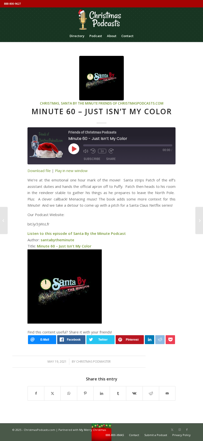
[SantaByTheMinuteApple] (101, 78)
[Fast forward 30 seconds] (111, 151)
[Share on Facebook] (36, 393)
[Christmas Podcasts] (101, 18)
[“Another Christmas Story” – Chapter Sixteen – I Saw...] (199, 220)
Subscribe (92, 159)
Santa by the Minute (79, 103)
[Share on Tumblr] (118, 393)
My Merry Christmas (92, 430)
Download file (39, 170)
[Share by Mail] (167, 393)
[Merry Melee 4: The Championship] (4, 220)
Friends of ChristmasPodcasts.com (131, 103)
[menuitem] (77, 36)
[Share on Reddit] (151, 393)
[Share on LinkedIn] (102, 393)
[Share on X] (52, 393)
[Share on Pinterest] (85, 393)
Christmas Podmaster (93, 361)
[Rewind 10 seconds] (93, 151)
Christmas (49, 103)
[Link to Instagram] (179, 429)
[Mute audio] (85, 151)
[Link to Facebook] (187, 429)
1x (102, 151)
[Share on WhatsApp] (69, 393)
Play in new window (71, 170)
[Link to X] (172, 429)
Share (111, 159)
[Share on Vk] (134, 393)
